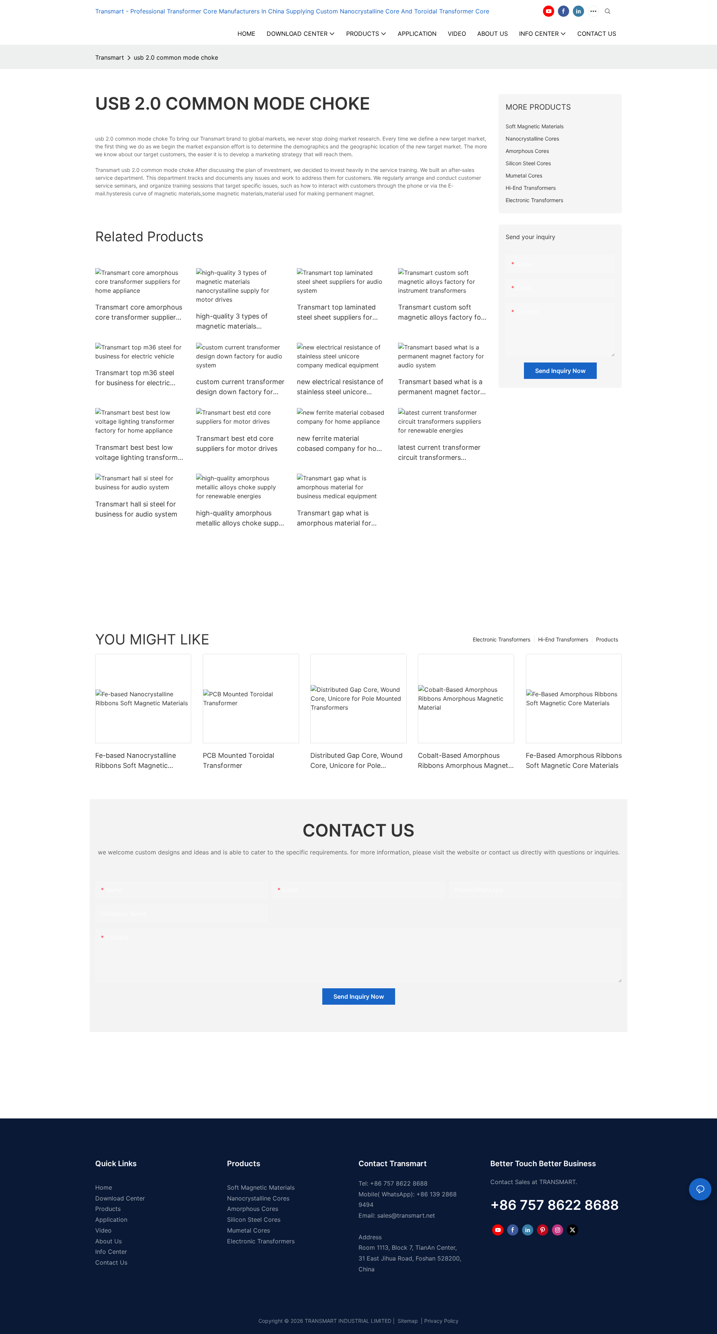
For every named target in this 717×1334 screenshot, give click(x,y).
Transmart (109, 57)
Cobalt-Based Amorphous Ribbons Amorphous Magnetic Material (465, 760)
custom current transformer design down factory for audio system (240, 387)
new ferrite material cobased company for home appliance (341, 443)
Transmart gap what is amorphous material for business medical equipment (341, 518)
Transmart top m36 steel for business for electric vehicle (134, 378)
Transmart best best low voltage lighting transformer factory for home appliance (139, 452)
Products (607, 639)
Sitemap (407, 1321)
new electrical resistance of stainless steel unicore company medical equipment (340, 387)
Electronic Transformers (501, 639)
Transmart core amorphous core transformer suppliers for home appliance (138, 312)
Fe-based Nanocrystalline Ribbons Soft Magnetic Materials (135, 760)
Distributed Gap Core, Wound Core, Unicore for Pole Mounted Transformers (356, 760)
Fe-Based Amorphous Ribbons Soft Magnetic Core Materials (574, 760)
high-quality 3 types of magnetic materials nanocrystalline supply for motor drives (237, 321)
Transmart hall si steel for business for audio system (136, 509)
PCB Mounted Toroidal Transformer (238, 760)
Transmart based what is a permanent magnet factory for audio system (441, 387)
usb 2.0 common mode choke (176, 57)
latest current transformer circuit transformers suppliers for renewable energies (439, 452)
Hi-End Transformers (563, 639)
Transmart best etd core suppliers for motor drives (236, 443)
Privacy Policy (441, 1321)
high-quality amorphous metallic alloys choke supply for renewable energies (240, 518)
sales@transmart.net (406, 1215)
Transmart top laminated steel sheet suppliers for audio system (336, 312)
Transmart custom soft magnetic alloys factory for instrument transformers (441, 312)
